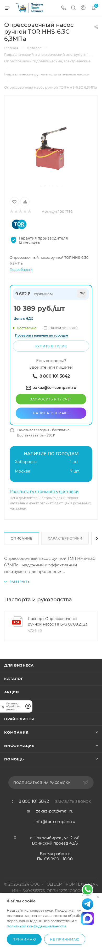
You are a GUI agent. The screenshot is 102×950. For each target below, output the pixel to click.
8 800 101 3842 (34, 801)
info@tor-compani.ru (55, 821)
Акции (11, 692)
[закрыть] (3, 706)
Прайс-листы (19, 719)
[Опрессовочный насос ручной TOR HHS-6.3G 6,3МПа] (51, 142)
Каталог (13, 679)
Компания (16, 732)
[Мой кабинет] (83, 8)
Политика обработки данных (13, 706)
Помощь (14, 759)
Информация (19, 746)
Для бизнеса (19, 665)
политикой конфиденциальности (36, 926)
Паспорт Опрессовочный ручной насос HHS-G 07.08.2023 (57, 621)
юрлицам (43, 293)
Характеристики (65, 538)
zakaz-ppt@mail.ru (54, 811)
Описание (21, 538)
